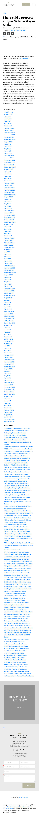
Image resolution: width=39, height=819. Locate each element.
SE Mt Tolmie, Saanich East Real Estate (17, 573)
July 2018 (7, 328)
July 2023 (7, 199)
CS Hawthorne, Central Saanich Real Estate (18, 447)
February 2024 (9, 183)
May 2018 (7, 332)
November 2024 (9, 162)
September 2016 (9, 366)
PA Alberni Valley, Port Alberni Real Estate (17, 534)
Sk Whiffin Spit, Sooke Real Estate (15, 609)
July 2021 (7, 252)
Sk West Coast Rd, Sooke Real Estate (16, 607)
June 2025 (7, 146)
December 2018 (9, 316)
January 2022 (8, 240)
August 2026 (8, 114)
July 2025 (7, 144)
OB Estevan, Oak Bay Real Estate (15, 522)
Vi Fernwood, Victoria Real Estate (15, 651)
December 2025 (9, 133)
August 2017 (8, 344)
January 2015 (8, 412)
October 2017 (8, 341)
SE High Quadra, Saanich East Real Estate (17, 566)
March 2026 (8, 126)
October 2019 (8, 293)
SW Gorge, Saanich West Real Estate (16, 619)
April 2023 (7, 206)
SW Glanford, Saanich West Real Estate (17, 616)
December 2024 (9, 160)
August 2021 (8, 250)
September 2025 (10, 139)
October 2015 (8, 392)
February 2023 (9, 211)
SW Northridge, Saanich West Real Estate (17, 625)
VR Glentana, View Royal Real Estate (16, 664)
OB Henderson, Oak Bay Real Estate (16, 527)
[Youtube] (24, 750)
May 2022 (7, 231)
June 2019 (7, 302)
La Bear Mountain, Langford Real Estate (17, 476)
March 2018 (8, 337)
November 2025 (9, 135)
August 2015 (8, 396)
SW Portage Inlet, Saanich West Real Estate (18, 628)
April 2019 (7, 307)
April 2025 (7, 151)
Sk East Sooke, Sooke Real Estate (15, 596)
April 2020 (7, 284)
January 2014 (8, 417)
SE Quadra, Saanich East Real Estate (16, 575)
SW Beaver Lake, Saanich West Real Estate (18, 612)
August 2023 (8, 197)
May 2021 (7, 256)
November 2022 (9, 218)
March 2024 (8, 181)
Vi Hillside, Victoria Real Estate (14, 653)
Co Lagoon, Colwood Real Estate (15, 433)
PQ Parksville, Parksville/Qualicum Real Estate (19, 543)
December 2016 (9, 360)
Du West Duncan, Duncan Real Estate (16, 460)
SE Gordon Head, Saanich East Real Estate (18, 564)
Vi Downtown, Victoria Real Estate (15, 644)
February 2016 (9, 383)
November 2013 (9, 422)
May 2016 (7, 376)
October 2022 (9, 220)
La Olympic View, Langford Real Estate (16, 495)
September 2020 (10, 273)
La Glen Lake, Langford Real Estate (15, 481)
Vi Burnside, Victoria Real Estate (14, 642)
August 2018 (8, 325)
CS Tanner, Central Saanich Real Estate (17, 453)
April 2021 (7, 259)
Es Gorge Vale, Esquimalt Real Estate (16, 465)
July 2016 (7, 371)
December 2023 (9, 188)
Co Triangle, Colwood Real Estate (15, 440)
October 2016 (8, 364)
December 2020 (9, 266)
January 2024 (9, 185)
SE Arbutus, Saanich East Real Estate (16, 552)
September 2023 (9, 195)
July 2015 (7, 399)
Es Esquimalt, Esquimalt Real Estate (16, 463)
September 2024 (10, 167)
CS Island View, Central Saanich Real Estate (18, 449)
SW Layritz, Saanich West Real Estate (16, 621)
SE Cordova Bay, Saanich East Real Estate (18, 561)
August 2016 (8, 369)
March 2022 (8, 236)
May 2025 (7, 149)
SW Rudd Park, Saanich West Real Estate (17, 632)
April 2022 (7, 234)
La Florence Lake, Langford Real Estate (17, 479)
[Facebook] (14, 750)
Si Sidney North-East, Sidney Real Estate (17, 582)
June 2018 (7, 330)
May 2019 (7, 305)
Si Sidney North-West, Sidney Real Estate (17, 584)
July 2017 (7, 346)
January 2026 (8, 130)
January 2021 (8, 263)
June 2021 (7, 254)
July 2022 (7, 227)
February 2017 (9, 355)
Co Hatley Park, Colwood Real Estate (16, 431)
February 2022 (9, 238)
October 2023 (9, 192)
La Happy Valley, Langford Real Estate (16, 486)
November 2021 (9, 243)
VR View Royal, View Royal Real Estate (16, 671)
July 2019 (7, 300)
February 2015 (9, 410)
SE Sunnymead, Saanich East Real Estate (17, 577)
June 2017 (7, 348)
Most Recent (8, 112)
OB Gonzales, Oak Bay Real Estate (15, 525)
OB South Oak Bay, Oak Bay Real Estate (17, 531)
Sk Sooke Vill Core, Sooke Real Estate (16, 603)
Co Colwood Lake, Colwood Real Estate (17, 428)
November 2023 (9, 190)
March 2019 (8, 309)
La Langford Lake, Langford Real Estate (17, 488)
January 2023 (8, 213)
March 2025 (8, 153)
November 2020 (9, 268)
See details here (24, 59)
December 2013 (9, 419)
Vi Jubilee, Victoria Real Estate (14, 658)
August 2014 (8, 415)
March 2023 (8, 208)
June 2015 (7, 401)
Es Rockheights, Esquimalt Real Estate (16, 472)
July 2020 (7, 277)
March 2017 (8, 353)
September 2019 (9, 295)
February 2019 (9, 311)
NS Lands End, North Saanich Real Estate (17, 518)
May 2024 (7, 176)
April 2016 (7, 378)
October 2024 (9, 165)
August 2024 (8, 169)
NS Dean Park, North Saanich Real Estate (17, 515)
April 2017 (7, 350)
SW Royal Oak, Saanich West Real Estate (17, 630)
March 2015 (8, 408)
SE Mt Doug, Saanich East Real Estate (16, 570)
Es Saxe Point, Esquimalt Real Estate (16, 474)
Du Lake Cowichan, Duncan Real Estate (17, 458)
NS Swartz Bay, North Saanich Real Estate (17, 520)
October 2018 (8, 321)
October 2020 (9, 270)
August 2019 (8, 298)
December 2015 (9, 387)
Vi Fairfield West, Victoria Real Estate (16, 648)
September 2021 (9, 247)
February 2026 (9, 128)
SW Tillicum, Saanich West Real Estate (16, 639)
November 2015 (9, 389)
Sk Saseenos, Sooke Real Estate (14, 600)
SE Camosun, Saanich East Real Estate (16, 557)
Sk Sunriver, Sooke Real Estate (17, 30)
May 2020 (7, 282)
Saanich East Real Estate (12, 550)
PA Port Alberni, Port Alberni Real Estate (17, 536)
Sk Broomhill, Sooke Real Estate (14, 593)
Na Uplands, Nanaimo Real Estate (15, 509)
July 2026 (7, 117)
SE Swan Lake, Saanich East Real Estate (17, 580)
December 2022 (9, 215)
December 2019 (9, 289)
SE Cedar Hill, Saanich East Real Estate (16, 559)
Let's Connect (20, 707)
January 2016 (8, 385)
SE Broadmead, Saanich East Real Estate (17, 554)
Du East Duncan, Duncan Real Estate (16, 456)
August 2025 (8, 142)
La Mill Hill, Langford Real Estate (14, 492)
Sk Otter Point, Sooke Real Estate (15, 598)
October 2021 (8, 245)
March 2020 (8, 286)
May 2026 (7, 121)
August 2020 (8, 275)
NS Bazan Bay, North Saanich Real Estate (17, 511)
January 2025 (8, 158)
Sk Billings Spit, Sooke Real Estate (15, 591)
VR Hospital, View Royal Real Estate (15, 667)
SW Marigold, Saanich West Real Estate (17, 623)
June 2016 (7, 373)
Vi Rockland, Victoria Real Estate (15, 662)
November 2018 (9, 318)
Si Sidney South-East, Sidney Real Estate (17, 587)
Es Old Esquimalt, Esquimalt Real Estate (17, 470)
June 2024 (7, 174)
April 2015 (7, 405)
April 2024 (7, 179)
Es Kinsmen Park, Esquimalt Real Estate (17, 467)
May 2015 (7, 403)
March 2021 (8, 261)
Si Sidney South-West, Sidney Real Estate (18, 589)
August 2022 (8, 224)
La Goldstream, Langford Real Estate (16, 483)
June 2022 (7, 229)
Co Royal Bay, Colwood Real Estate (15, 437)
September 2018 (9, 323)
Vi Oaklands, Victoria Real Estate (15, 660)
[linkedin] (21, 750)
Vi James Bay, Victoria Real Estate (15, 655)
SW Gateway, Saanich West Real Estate (17, 614)
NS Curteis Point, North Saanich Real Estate (18, 513)
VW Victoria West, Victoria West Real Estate (19, 676)
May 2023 (7, 204)
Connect (26, 4)
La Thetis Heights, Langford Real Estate (17, 497)
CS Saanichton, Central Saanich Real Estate (18, 451)
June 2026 (7, 119)
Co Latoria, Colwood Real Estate (15, 435)
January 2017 (8, 357)
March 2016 (8, 380)
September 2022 (9, 222)
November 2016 (9, 362)
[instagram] (17, 750)
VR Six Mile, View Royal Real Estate (15, 669)
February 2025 (9, 156)
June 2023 (7, 201)
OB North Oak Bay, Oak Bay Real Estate (17, 529)
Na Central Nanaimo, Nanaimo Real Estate (17, 506)
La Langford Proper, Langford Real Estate (17, 490)
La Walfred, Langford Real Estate (15, 499)
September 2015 (9, 394)
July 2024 (7, 172)
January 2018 (8, 339)
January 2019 (8, 314)
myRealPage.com (23, 797)
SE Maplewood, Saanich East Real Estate (17, 568)
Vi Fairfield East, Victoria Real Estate (16, 646)
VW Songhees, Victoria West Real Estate (17, 674)
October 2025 (9, 137)
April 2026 (7, 123)
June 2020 (7, 279)
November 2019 (9, 291)
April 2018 (7, 334)
